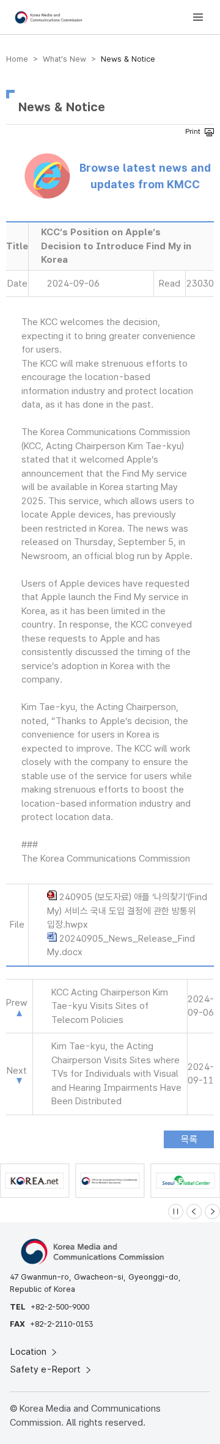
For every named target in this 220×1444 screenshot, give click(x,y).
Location (29, 1351)
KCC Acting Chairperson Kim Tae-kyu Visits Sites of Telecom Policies (109, 1006)
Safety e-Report (46, 1369)
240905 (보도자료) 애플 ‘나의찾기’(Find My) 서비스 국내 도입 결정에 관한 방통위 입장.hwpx (127, 911)
